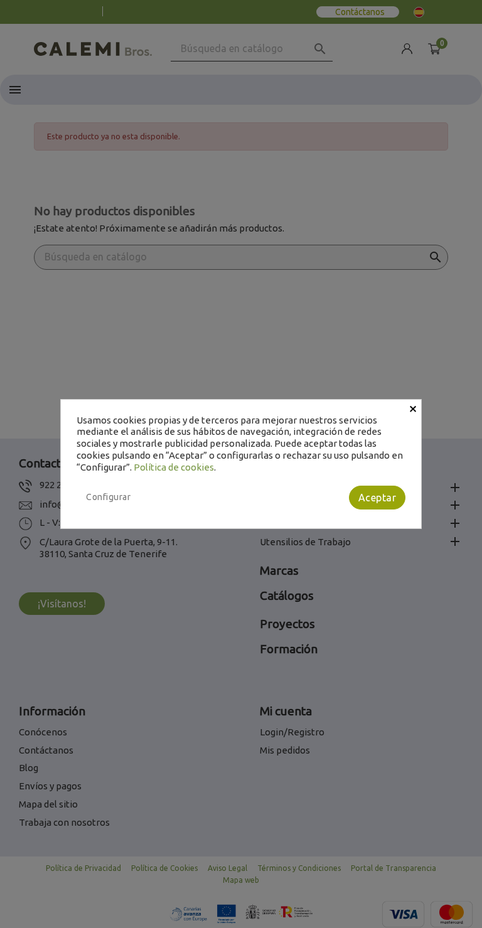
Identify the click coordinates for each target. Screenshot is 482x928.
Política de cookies (174, 467)
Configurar (108, 497)
